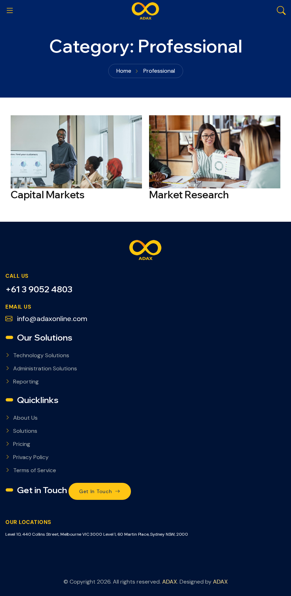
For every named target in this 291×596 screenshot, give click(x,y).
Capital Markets (47, 194)
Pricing (21, 444)
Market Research (189, 194)
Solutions (25, 431)
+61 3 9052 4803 (38, 289)
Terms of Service (34, 470)
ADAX (169, 581)
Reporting (26, 381)
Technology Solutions (41, 355)
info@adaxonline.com (51, 318)
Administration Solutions (45, 368)
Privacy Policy (31, 457)
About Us (25, 417)
